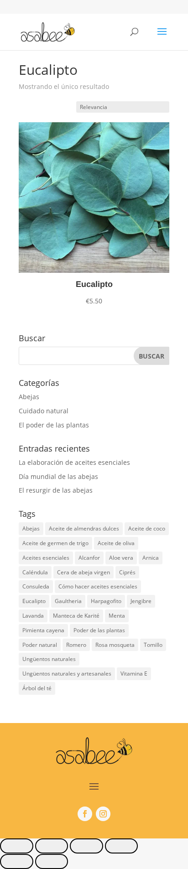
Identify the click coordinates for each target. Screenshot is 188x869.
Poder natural (39, 645)
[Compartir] (86, 845)
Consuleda (35, 586)
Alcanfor (89, 558)
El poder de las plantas (54, 425)
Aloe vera (121, 558)
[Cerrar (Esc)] (121, 845)
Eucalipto (34, 601)
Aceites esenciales (45, 558)
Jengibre (141, 601)
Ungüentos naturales (49, 659)
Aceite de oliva (116, 543)
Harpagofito (106, 601)
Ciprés (127, 572)
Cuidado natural (43, 410)
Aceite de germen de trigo (55, 543)
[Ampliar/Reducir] (16, 845)
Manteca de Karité (76, 615)
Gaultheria (68, 601)
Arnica (150, 558)
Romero (76, 645)
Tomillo (153, 645)
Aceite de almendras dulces (84, 528)
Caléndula (35, 572)
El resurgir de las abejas (56, 490)
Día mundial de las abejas (58, 476)
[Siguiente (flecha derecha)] (51, 861)
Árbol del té (37, 688)
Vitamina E (133, 673)
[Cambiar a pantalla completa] (51, 845)
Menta (117, 615)
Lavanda (33, 615)
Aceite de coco (146, 528)
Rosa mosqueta (115, 645)
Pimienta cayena (43, 630)
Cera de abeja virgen (83, 572)
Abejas (29, 396)
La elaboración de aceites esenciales (74, 462)
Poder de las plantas (99, 630)
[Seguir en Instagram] (103, 814)
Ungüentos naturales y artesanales (66, 673)
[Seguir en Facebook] (85, 814)
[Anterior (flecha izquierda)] (16, 861)
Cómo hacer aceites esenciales (97, 586)
